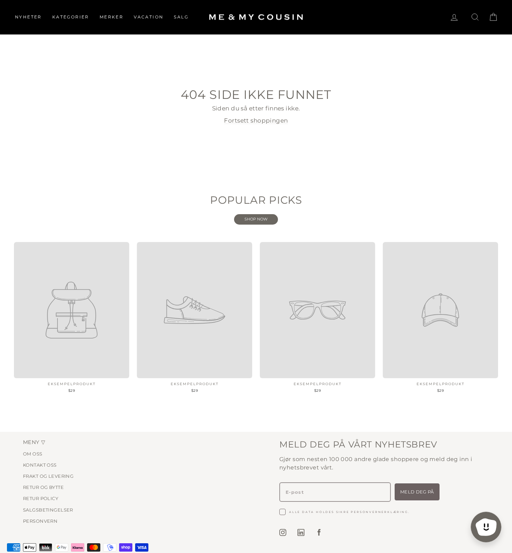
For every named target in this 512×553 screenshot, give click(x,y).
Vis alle (256, 219)
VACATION (148, 17)
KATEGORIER (70, 17)
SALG (181, 17)
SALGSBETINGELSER (48, 510)
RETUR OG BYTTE (43, 487)
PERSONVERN (40, 521)
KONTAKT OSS (40, 465)
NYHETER (28, 17)
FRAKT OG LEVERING (48, 476)
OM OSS (32, 454)
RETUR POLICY (40, 498)
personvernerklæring (379, 512)
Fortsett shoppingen (256, 120)
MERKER (111, 17)
